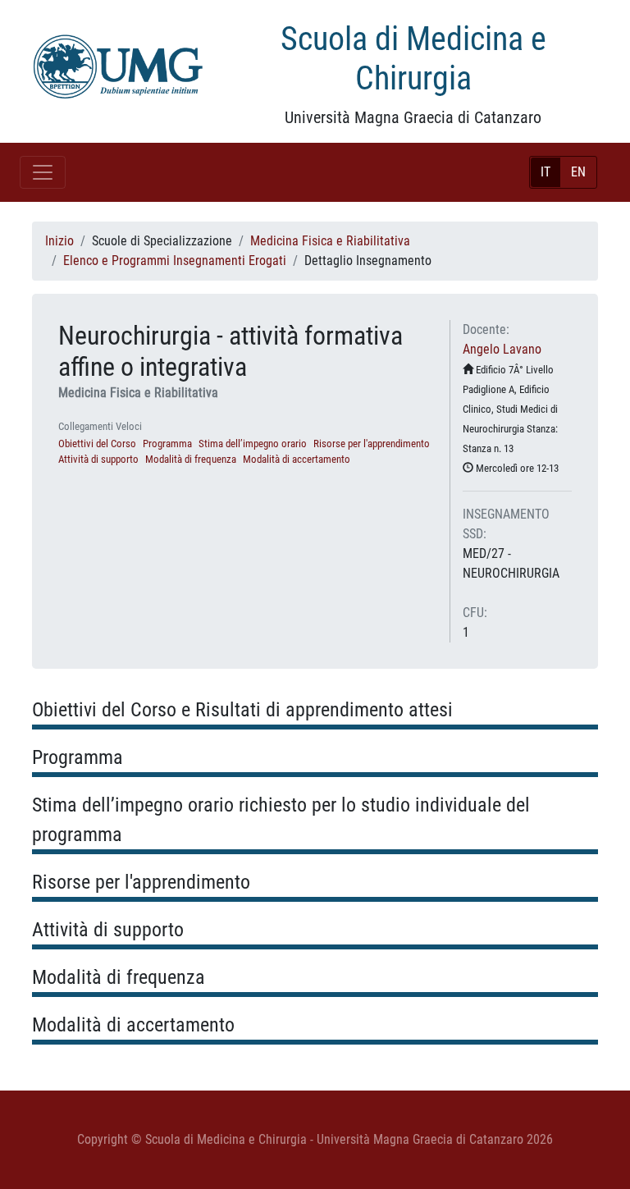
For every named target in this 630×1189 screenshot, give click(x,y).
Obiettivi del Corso (97, 443)
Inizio (59, 241)
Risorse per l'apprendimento (371, 443)
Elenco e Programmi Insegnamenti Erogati (174, 260)
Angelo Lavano (502, 349)
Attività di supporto (98, 459)
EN (578, 172)
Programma (167, 443)
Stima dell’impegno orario (253, 443)
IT (545, 172)
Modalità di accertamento (296, 459)
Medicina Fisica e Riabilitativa (330, 241)
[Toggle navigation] (43, 172)
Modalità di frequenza (190, 459)
